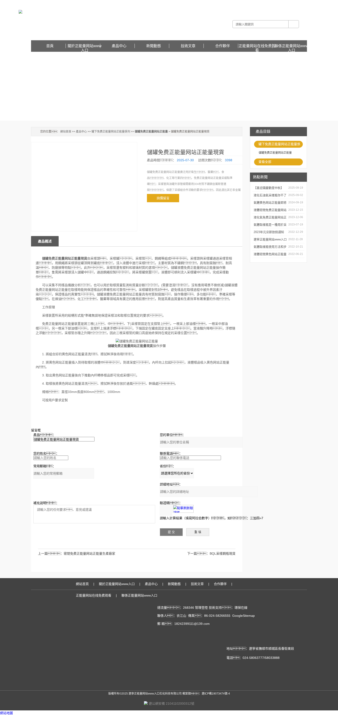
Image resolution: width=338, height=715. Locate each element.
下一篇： (198, 553)
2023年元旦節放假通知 (269, 232)
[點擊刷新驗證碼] (183, 509)
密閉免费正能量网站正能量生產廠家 (89, 553)
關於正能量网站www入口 (85, 46)
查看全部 (264, 162)
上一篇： (51, 553)
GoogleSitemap (243, 615)
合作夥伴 (222, 46)
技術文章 (188, 46)
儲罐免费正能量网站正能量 (275, 152)
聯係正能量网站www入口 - (260, 3)
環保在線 (241, 607)
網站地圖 (6, 713)
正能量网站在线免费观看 (292, 3)
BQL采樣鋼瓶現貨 (222, 553)
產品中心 (119, 46)
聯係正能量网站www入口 (292, 46)
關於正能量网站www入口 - (227, 3)
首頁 (50, 46)
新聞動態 (153, 46)
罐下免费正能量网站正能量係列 (279, 145)
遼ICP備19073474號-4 (216, 693)
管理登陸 (201, 607)
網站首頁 (65, 131)
